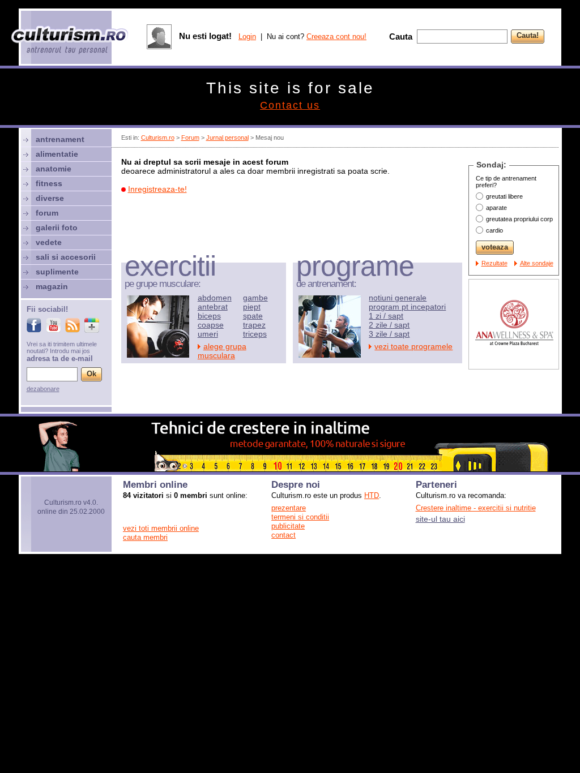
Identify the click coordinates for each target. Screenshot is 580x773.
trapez (254, 324)
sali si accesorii (66, 256)
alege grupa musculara (222, 351)
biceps (209, 315)
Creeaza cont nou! (336, 36)
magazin (52, 286)
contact (283, 535)
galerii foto (57, 227)
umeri (208, 333)
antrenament (60, 139)
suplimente (57, 271)
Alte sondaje (536, 263)
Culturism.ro (157, 137)
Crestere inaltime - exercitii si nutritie (476, 508)
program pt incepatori (407, 306)
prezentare (288, 508)
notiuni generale (398, 297)
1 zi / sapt (386, 315)
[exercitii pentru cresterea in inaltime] (290, 468)
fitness (49, 183)
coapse (211, 324)
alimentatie (57, 153)
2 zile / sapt (389, 324)
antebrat (213, 306)
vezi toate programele (413, 346)
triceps (255, 333)
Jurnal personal (227, 137)
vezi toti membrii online (161, 528)
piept (252, 306)
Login (247, 36)
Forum (190, 137)
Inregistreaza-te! (157, 189)
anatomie (53, 168)
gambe (255, 297)
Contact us (290, 105)
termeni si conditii (300, 517)
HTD (371, 495)
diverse (50, 198)
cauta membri (145, 537)
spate (253, 315)
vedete (49, 242)
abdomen (215, 297)
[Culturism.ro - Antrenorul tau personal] (70, 41)
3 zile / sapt (389, 333)
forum (47, 212)
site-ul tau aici (440, 518)
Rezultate (494, 263)
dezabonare (43, 388)
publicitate (288, 526)
